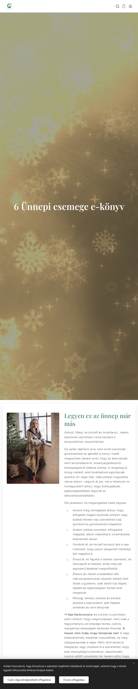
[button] (117, 6)
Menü (130, 6)
